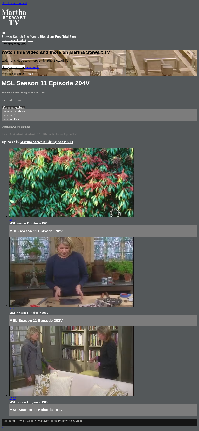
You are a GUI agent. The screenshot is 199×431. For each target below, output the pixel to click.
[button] (3, 33)
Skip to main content (14, 3)
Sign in (74, 36)
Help (5, 420)
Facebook (8, 107)
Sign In (28, 40)
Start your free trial (13, 67)
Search (18, 36)
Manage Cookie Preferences (55, 420)
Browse (7, 36)
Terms (12, 420)
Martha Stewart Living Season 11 (20, 92)
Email (21, 107)
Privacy (22, 420)
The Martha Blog (35, 36)
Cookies (32, 420)
